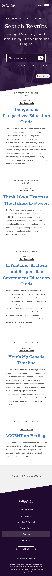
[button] (11, 65)
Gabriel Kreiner (26, 429)
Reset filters (42, 76)
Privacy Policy (26, 528)
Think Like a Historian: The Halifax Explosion (26, 200)
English (26, 534)
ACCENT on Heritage (26, 435)
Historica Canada (26, 191)
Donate (26, 549)
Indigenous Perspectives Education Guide (26, 115)
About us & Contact (26, 522)
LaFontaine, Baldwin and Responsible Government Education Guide (26, 274)
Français (26, 540)
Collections (26, 516)
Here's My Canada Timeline (26, 359)
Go (40, 58)
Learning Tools (26, 510)
